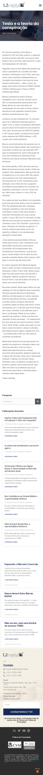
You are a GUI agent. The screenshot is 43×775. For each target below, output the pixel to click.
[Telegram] (28, 730)
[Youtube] (24, 730)
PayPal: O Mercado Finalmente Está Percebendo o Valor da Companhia (21, 419)
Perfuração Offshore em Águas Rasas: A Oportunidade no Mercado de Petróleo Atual (21, 468)
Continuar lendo (11, 436)
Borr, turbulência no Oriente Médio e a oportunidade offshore (21, 497)
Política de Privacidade (21, 737)
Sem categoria (9, 33)
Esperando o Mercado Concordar (21, 564)
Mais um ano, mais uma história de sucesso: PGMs (20, 624)
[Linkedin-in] (14, 730)
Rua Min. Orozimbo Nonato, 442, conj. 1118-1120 (20, 684)
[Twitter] (19, 730)
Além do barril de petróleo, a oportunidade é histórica (17, 525)
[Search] (38, 401)
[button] (40, 5)
